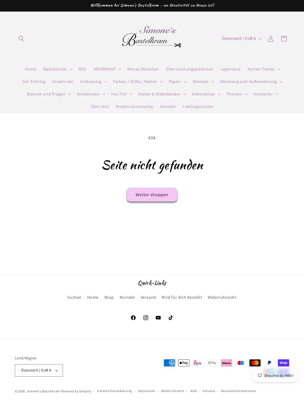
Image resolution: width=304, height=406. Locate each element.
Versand (148, 297)
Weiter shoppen (152, 194)
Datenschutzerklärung (114, 391)
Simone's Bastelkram (43, 391)
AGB (193, 391)
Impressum (146, 391)
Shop (109, 297)
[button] (21, 38)
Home (93, 297)
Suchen (74, 297)
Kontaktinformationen (238, 391)
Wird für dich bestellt (182, 297)
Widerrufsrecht (222, 297)
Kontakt (127, 297)
